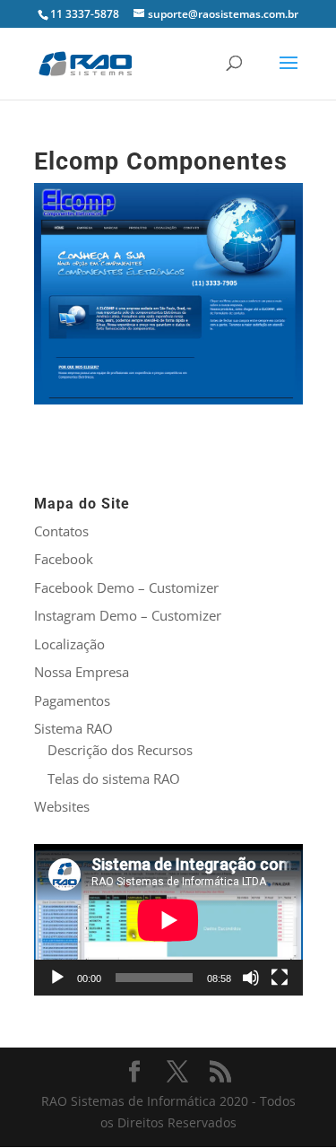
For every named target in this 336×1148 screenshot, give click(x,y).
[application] (168, 920)
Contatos (61, 531)
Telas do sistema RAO (113, 778)
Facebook (63, 559)
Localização (69, 644)
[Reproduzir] (57, 978)
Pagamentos (72, 700)
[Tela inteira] (280, 978)
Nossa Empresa (81, 672)
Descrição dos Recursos (120, 750)
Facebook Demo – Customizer (126, 587)
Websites (62, 806)
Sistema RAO (73, 728)
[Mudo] (251, 978)
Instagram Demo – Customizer (127, 615)
